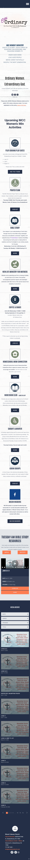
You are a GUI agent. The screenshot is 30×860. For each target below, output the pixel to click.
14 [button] (17, 812)
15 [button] (20, 812)
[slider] (7, 567)
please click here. (21, 105)
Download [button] (15, 588)
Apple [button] (6, 552)
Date (3, 578)
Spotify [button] (22, 552)
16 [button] (22, 812)
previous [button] (3, 812)
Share (15, 592)
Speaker (4, 584)
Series (4, 581)
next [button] (26, 812)
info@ (12, 849)
